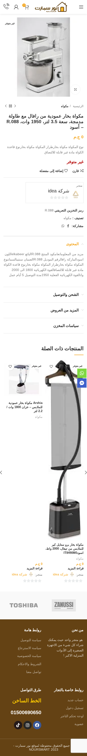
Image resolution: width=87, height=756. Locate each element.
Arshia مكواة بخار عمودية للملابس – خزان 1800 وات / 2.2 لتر (24, 407)
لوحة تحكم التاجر (72, 716)
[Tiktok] (18, 725)
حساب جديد (76, 700)
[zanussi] (64, 605)
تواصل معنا (33, 672)
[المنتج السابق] (15, 106)
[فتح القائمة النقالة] (81, 7)
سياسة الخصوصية (29, 656)
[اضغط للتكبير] (75, 89)
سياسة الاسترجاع (29, 648)
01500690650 (26, 712)
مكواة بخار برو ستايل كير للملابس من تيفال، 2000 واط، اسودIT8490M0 (64, 549)
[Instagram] (27, 725)
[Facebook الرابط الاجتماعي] (68, 226)
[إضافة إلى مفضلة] (51, 366)
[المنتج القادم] (5, 106)
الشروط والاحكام (29, 664)
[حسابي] (16, 7)
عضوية (79, 724)
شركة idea (58, 190)
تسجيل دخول (75, 708)
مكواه (64, 106)
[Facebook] (37, 725)
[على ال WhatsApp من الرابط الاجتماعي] (63, 226)
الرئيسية (78, 106)
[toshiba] (24, 605)
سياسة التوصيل (30, 640)
